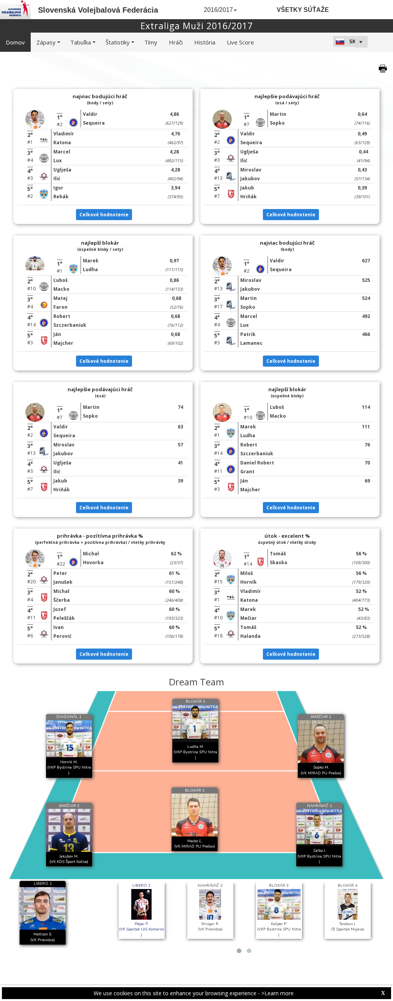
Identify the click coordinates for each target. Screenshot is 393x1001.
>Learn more (277, 993)
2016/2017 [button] (218, 10)
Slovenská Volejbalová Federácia (98, 10)
